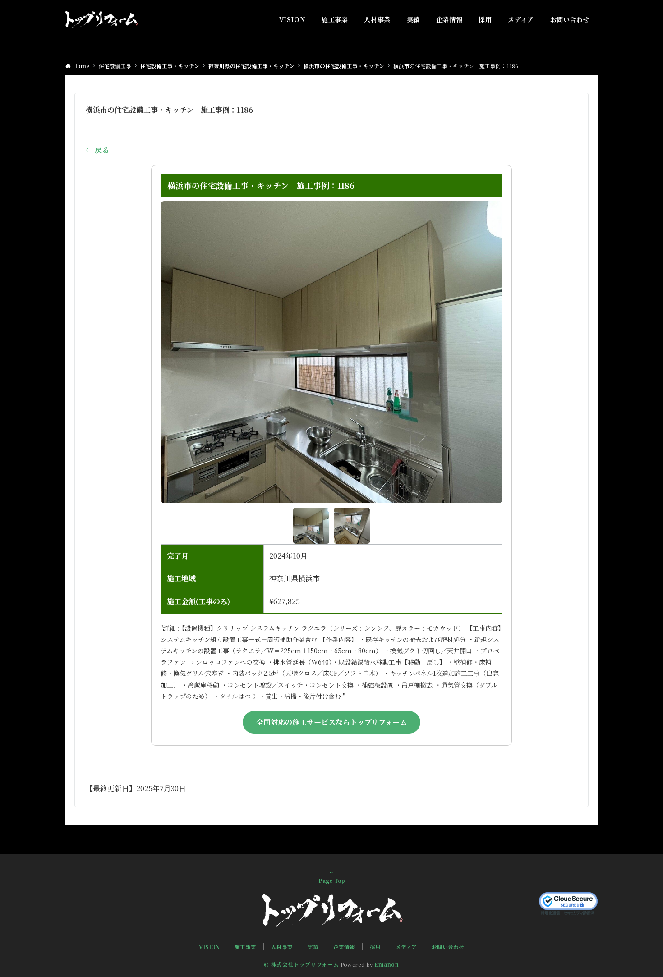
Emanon (386, 964)
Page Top (331, 880)
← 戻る (97, 150)
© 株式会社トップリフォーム (301, 964)
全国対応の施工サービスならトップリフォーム (331, 722)
